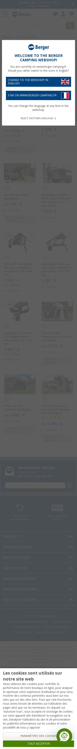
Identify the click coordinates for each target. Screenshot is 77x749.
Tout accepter (38, 743)
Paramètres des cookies (38, 735)
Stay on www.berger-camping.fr (32, 95)
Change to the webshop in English (28, 81)
